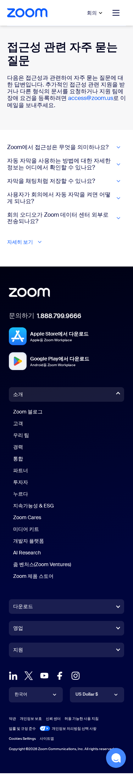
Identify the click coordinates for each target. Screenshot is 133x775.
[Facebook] (60, 675)
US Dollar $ (87, 694)
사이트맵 (47, 738)
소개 (18, 394)
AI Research (27, 552)
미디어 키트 (26, 529)
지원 (18, 651)
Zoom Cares (27, 517)
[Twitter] (28, 675)
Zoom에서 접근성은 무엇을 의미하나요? (58, 147)
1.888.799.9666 (59, 316)
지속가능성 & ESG (33, 505)
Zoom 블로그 (28, 411)
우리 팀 (21, 435)
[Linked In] (13, 675)
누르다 (20, 494)
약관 (12, 718)
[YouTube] (44, 675)
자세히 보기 (20, 242)
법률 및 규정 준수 (22, 728)
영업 (18, 628)
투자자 (20, 482)
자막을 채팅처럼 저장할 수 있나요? (51, 181)
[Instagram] (75, 675)
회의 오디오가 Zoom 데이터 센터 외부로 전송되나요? (58, 218)
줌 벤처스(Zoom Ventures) (42, 564)
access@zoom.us (90, 98)
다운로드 (23, 606)
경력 (18, 447)
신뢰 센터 (53, 718)
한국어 (21, 694)
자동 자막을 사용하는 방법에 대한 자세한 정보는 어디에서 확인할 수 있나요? (59, 164)
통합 (18, 458)
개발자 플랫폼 (28, 541)
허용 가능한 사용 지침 (82, 718)
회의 (92, 13)
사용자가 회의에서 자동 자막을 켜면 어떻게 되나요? (59, 198)
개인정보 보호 (31, 718)
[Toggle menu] (116, 13)
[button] (116, 758)
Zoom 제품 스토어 (33, 576)
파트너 (20, 470)
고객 (18, 423)
